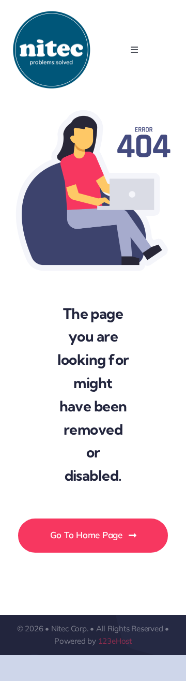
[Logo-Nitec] (51, 14)
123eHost (115, 641)
